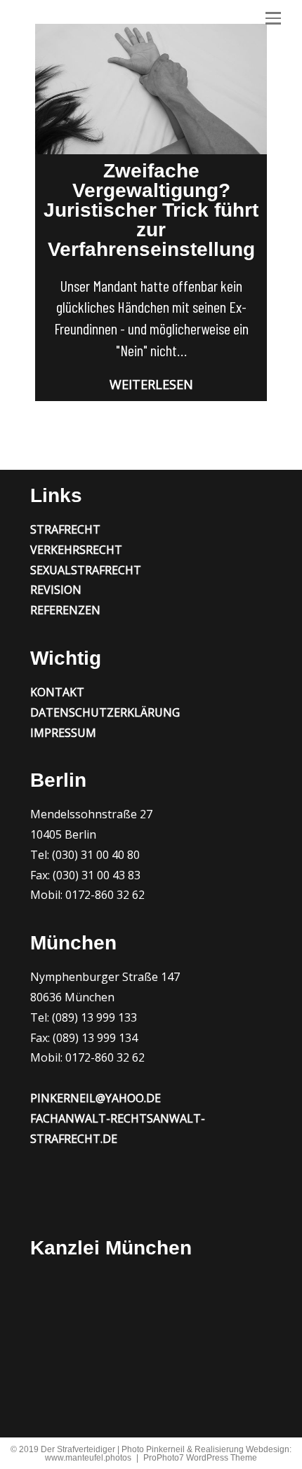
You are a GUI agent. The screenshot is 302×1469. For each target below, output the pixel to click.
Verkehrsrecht (76, 549)
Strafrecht (65, 529)
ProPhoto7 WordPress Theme (200, 1458)
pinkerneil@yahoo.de (95, 1098)
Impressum (63, 732)
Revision (55, 589)
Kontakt (57, 692)
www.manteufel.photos (88, 1458)
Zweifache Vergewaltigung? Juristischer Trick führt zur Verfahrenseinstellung (151, 210)
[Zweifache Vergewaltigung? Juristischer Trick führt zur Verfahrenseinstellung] (150, 89)
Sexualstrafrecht (85, 570)
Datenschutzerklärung (105, 712)
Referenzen (65, 610)
